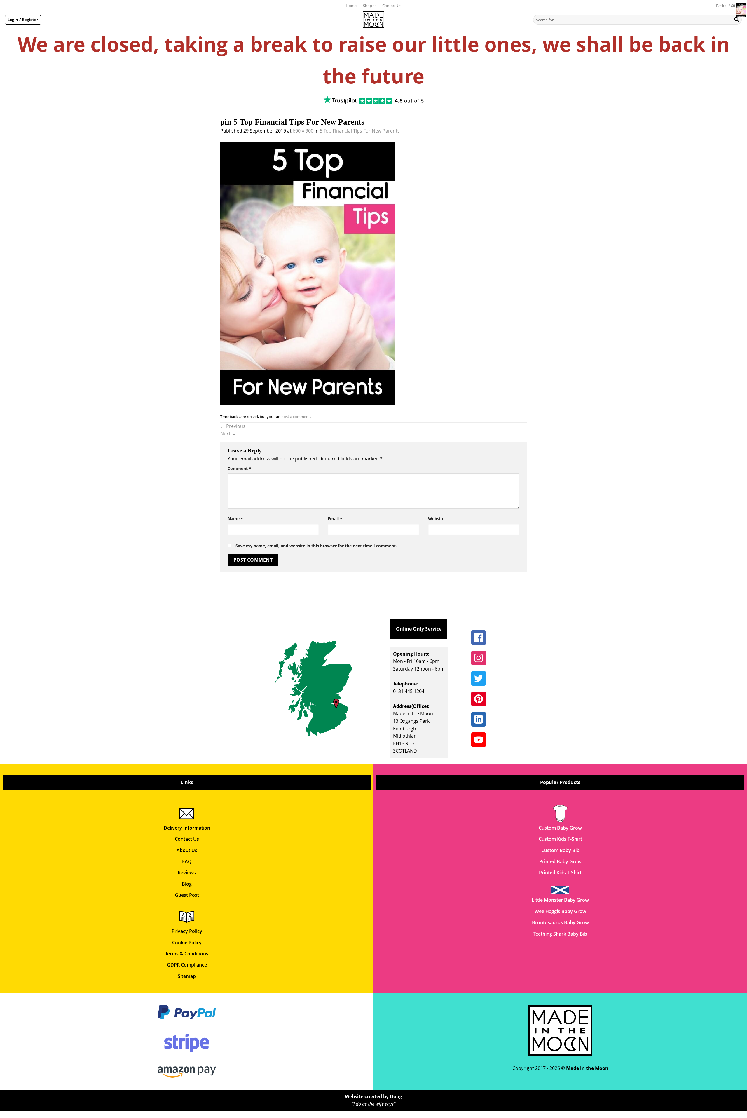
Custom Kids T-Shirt (560, 839)
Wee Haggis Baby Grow (560, 911)
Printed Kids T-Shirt (560, 872)
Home (351, 5)
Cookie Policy (187, 942)
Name (235, 518)
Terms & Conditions (186, 953)
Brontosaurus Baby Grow (560, 922)
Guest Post (187, 895)
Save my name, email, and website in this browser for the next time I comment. (316, 545)
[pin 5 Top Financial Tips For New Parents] (307, 272)
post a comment (295, 416)
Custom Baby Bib (560, 850)
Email (335, 518)
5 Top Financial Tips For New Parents (360, 131)
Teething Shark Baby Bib (560, 934)
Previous (232, 426)
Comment (239, 468)
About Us (187, 850)
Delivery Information (187, 828)
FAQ (187, 861)
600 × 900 (303, 131)
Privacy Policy (187, 931)
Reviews (187, 872)
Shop (367, 5)
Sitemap (187, 976)
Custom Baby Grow (560, 828)
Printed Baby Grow (560, 861)
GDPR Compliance (187, 965)
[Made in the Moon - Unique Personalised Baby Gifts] (374, 19)
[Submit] (736, 20)
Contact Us (391, 5)
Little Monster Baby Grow (560, 900)
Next (228, 433)
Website (436, 518)
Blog (187, 884)
